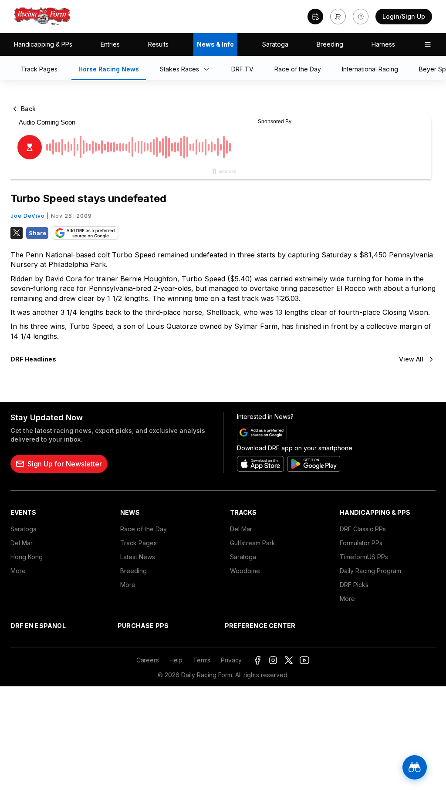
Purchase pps (143, 625)
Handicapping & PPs (43, 44)
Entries (110, 44)
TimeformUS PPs (364, 556)
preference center (260, 625)
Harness (383, 44)
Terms (201, 660)
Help (175, 660)
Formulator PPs (361, 543)
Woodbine (245, 570)
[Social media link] (257, 660)
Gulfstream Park (252, 543)
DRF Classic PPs (363, 529)
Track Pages (138, 543)
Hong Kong (26, 556)
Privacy (231, 660)
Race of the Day (143, 529)
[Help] (360, 16)
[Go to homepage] (42, 16)
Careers (147, 660)
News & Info (215, 44)
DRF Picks (354, 584)
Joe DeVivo (27, 216)
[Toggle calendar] (315, 16)
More (18, 570)
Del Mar (21, 543)
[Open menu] (428, 44)
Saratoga (275, 44)
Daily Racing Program (370, 570)
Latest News (137, 556)
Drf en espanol (38, 625)
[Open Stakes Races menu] (208, 69)
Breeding (330, 44)
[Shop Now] (338, 16)
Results (158, 44)
